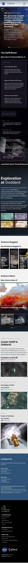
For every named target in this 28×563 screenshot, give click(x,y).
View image (24, 377)
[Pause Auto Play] (26, 9)
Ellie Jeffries (4, 477)
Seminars (4, 518)
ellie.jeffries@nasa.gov (5, 481)
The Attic (4, 524)
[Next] (26, 28)
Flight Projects (5, 538)
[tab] (9, 47)
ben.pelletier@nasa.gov (6, 487)
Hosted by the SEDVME (7, 531)
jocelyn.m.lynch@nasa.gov (6, 473)
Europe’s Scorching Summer (13, 307)
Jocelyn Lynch (4, 468)
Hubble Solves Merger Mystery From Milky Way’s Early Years (20, 321)
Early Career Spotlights (7, 522)
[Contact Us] (2, 511)
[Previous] (1, 28)
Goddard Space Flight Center (8, 536)
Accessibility (4, 542)
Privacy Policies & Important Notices (10, 540)
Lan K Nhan (10, 554)
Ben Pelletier (8, 556)
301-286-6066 (4, 471)
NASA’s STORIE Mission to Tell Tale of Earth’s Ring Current (7, 321)
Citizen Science (5, 520)
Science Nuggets (5, 516)
